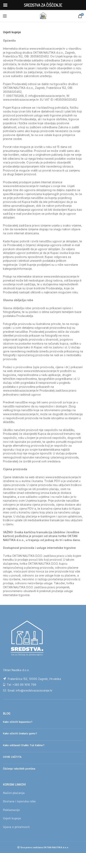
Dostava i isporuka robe (19, 801)
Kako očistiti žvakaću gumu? (20, 733)
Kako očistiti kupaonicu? (17, 722)
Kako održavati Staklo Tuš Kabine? (23, 745)
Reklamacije (11, 810)
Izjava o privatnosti (16, 827)
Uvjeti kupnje (12, 818)
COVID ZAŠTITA (12, 757)
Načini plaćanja (14, 793)
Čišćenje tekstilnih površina (19, 769)
